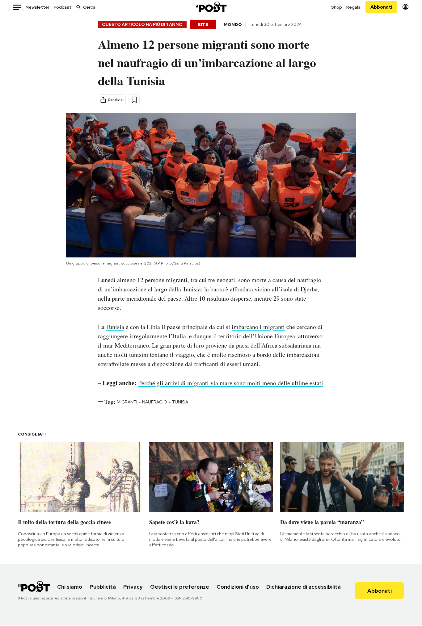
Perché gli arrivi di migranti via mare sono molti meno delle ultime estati (230, 383)
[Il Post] (211, 7)
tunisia (180, 402)
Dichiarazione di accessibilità (303, 586)
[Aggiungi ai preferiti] (134, 100)
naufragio (154, 402)
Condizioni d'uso (238, 586)
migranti (127, 402)
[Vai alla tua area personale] (405, 7)
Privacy (133, 586)
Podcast (62, 7)
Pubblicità (103, 586)
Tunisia (115, 327)
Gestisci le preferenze (179, 586)
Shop (336, 7)
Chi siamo (69, 586)
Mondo (233, 24)
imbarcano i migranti (258, 327)
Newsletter (37, 7)
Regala (353, 7)
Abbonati (381, 7)
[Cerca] (78, 7)
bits (203, 24)
